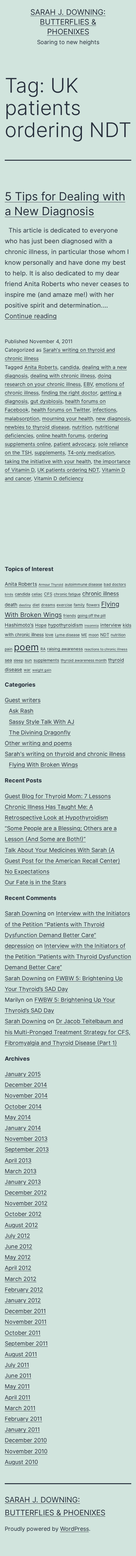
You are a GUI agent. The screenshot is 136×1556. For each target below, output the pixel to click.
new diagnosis (113, 418)
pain (8, 649)
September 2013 (27, 1149)
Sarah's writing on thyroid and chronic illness (65, 754)
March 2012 (20, 1279)
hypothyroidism (65, 625)
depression (19, 945)
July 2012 (17, 1235)
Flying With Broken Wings (43, 764)
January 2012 (23, 1300)
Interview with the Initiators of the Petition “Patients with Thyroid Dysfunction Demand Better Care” (67, 924)
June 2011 (18, 1375)
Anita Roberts (40, 367)
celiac (37, 594)
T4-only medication (91, 452)
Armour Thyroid (51, 585)
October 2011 (22, 1332)
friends (69, 615)
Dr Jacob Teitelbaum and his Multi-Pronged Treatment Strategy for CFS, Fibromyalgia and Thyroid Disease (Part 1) (67, 1032)
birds (9, 594)
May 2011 (17, 1386)
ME (84, 634)
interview (110, 625)
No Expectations (27, 871)
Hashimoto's (19, 625)
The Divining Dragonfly (40, 732)
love (49, 634)
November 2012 (26, 1203)
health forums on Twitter (60, 409)
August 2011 (21, 1354)
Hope (40, 625)
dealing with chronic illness (62, 375)
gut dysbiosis (46, 401)
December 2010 (26, 1440)
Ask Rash (21, 710)
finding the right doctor (69, 392)
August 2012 (21, 1225)
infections (104, 409)
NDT (104, 634)
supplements (49, 452)
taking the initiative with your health (48, 461)
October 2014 (23, 1106)
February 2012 (24, 1289)
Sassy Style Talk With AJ (41, 721)
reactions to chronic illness (105, 649)
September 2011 (26, 1343)
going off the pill (91, 615)
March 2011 (20, 1408)
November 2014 (26, 1095)
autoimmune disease (83, 584)
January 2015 (23, 1074)
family (79, 604)
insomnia (91, 626)
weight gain (41, 670)
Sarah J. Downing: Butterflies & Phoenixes (68, 22)
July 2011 (17, 1365)
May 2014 (18, 1117)
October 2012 (23, 1214)
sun (28, 660)
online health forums (60, 435)
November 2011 (25, 1321)
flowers (93, 604)
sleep (18, 660)
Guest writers (22, 700)
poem (26, 647)
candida (69, 367)
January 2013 (23, 1182)
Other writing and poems (38, 743)
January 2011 (22, 1429)
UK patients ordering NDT (68, 470)
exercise (64, 604)
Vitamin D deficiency (58, 478)
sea (8, 660)
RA (43, 649)
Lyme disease (67, 634)
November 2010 (26, 1451)
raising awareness (65, 648)
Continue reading (31, 316)
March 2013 (20, 1171)
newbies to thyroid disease (37, 427)
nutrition (82, 427)
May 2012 (18, 1257)
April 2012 (18, 1268)
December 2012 (26, 1192)
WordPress (74, 1528)
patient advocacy (74, 444)
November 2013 (26, 1138)
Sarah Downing (25, 913)
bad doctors (115, 584)
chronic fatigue (67, 594)
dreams (48, 604)
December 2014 (26, 1084)
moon (94, 634)
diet (36, 604)
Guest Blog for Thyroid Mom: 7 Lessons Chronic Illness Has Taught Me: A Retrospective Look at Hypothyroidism (58, 807)
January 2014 (23, 1128)
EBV (88, 384)
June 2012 (18, 1246)
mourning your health (67, 418)
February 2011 (23, 1418)
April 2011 (17, 1397)
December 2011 (25, 1311)
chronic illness (100, 593)
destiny (25, 605)
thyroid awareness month (84, 660)
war (27, 669)
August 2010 (21, 1462)
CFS (48, 593)
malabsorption (22, 418)
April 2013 (18, 1160)
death (11, 605)
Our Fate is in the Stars (35, 882)
